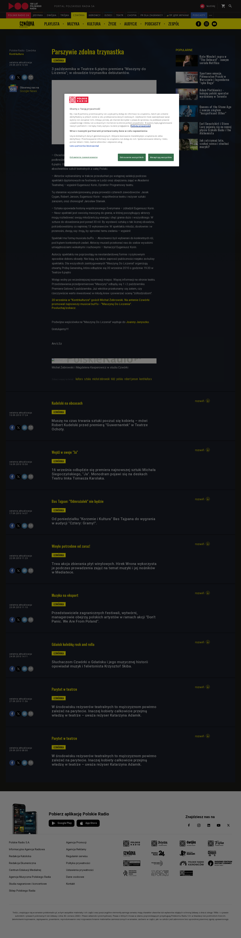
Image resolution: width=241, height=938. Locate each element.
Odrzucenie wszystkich (132, 157)
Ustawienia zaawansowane (84, 157)
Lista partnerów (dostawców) (84, 145)
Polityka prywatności (141, 125)
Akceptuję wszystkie (161, 157)
